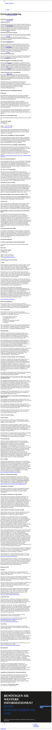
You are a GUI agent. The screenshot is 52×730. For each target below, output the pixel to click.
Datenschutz (36, 726)
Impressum (36, 725)
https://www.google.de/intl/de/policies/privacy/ (10, 645)
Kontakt (35, 724)
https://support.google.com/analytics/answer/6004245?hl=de (13, 484)
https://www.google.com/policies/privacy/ (9, 621)
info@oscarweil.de (8, 127)
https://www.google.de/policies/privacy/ (9, 556)
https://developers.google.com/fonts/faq (9, 619)
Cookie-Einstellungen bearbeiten (7, 299)
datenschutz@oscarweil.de (9, 257)
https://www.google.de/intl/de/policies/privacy (10, 594)
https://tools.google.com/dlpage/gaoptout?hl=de (11, 472)
